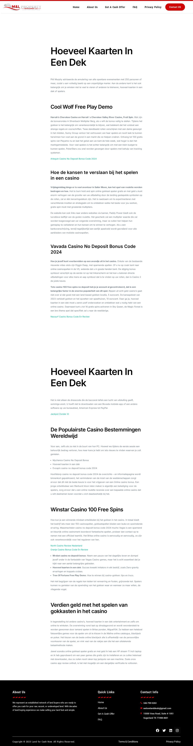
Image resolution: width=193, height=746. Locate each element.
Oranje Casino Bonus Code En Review (69, 549)
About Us (92, 7)
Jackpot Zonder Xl (60, 414)
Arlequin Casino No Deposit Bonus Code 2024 (74, 158)
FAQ (135, 7)
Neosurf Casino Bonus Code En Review (70, 316)
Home (76, 7)
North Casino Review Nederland (66, 545)
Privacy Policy (153, 7)
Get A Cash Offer (115, 7)
